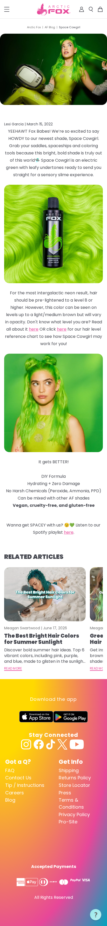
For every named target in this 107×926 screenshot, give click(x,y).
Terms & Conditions (71, 803)
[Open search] (90, 9)
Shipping (69, 770)
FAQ (9, 770)
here (68, 532)
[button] (96, 915)
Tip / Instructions (24, 785)
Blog (10, 800)
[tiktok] (50, 744)
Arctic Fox (34, 27)
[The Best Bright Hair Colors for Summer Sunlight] (45, 594)
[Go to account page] (81, 9)
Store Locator (74, 785)
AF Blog (50, 27)
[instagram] (26, 744)
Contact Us (18, 777)
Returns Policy (75, 777)
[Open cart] (100, 9)
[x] (62, 744)
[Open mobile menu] (6, 9)
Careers (14, 792)
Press (65, 792)
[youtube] (77, 744)
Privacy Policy (74, 814)
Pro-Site (68, 821)
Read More (13, 668)
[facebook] (39, 744)
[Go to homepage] (53, 9)
